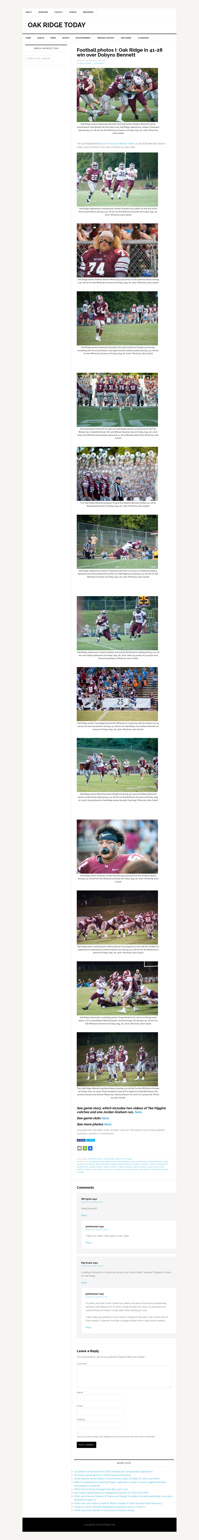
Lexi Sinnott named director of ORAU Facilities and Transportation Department (113, 1471)
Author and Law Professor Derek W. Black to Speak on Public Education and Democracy (118, 1503)
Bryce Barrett (124, 1162)
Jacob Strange (95, 1167)
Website (81, 1419)
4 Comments (99, 63)
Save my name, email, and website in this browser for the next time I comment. (116, 1436)
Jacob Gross (162, 1164)
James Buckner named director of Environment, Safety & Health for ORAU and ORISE (116, 1478)
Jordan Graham (125, 1167)
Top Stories (127, 1159)
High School (109, 1159)
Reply (84, 1215)
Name (80, 1392)
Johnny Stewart (110, 1167)
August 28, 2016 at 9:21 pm (92, 1202)
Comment (82, 1363)
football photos (148, 1164)
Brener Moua (111, 1162)
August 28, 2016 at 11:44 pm (97, 1230)
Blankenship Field (97, 1162)
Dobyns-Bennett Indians (121, 1164)
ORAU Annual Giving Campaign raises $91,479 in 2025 (101, 1489)
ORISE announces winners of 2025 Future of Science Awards (104, 1510)
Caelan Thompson (139, 1162)
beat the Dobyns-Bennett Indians (118, 143)
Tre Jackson (155, 1169)
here (137, 1112)
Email (80, 1406)
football (136, 1164)
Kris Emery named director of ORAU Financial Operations (102, 1475)
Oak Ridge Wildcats (130, 1169)
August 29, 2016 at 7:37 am (92, 1266)
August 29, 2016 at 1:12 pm (96, 1297)
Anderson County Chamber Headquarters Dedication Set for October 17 (110, 1507)
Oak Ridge (117, 1169)
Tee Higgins (145, 1169)
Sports (118, 1159)
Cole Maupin (89, 1164)
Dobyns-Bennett (102, 1164)
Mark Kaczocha (105, 1169)
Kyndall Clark (90, 1169)
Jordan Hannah (140, 1167)
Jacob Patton (82, 1167)
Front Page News (95, 1159)
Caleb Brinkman (155, 1162)
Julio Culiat (152, 1167)
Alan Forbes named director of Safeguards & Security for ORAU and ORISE (111, 1492)
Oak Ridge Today (57, 25)
